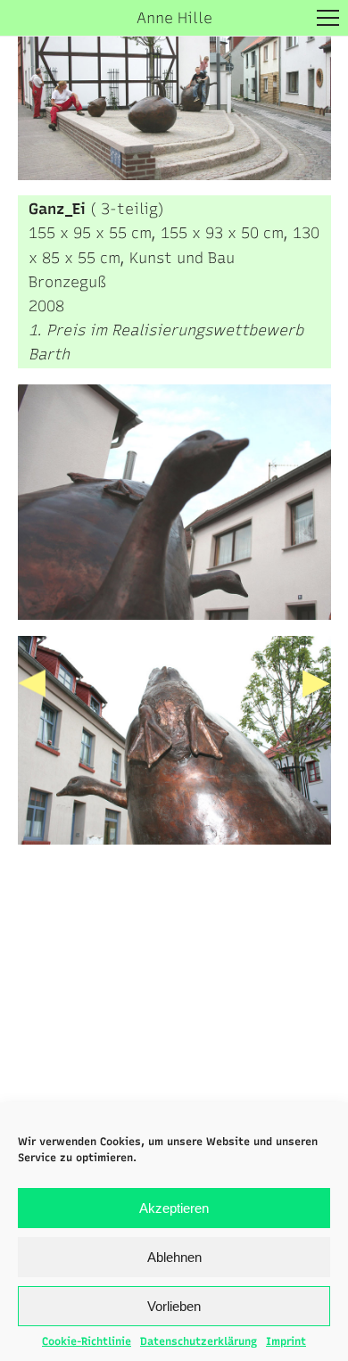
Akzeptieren (174, 1208)
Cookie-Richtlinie (86, 1341)
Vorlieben (174, 1306)
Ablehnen (174, 1257)
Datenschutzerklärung (198, 1341)
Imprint (286, 1341)
